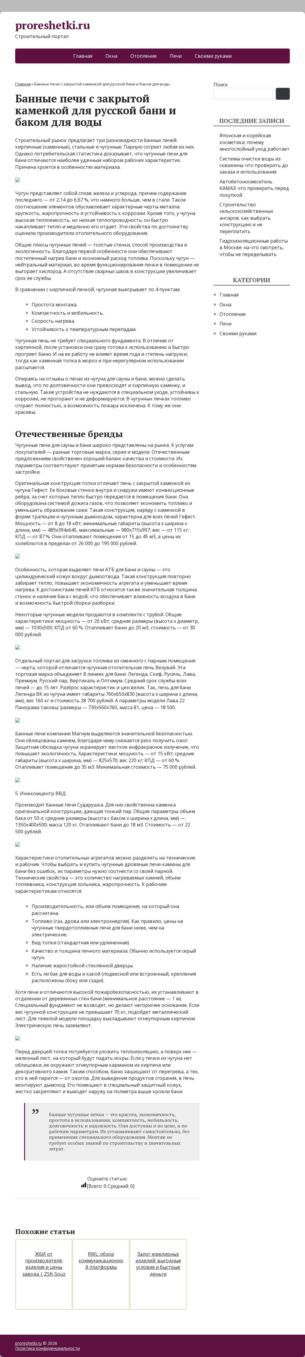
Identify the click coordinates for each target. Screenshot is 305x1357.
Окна (111, 56)
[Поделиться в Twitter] (81, 1219)
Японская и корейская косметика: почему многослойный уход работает (255, 142)
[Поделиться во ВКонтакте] (36, 1219)
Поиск (221, 84)
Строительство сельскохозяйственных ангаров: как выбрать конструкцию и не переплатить (246, 218)
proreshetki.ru (52, 25)
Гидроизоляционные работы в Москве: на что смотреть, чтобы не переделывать (254, 248)
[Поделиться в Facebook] (21, 1219)
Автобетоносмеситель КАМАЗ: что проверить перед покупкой (254, 188)
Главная (82, 56)
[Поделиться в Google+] (66, 1219)
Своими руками (213, 56)
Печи (176, 56)
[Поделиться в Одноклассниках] (51, 1219)
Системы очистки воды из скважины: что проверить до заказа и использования (254, 165)
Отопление (143, 56)
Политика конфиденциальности (47, 1348)
